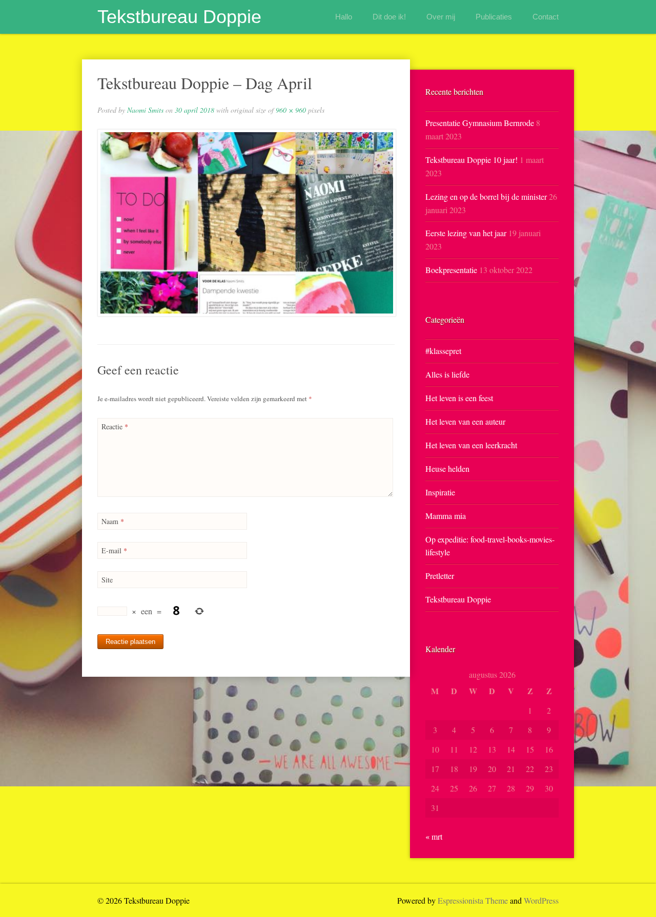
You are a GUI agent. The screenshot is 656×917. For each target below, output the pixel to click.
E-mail (114, 550)
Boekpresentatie (451, 269)
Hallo (343, 16)
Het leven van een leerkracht (471, 445)
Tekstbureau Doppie (179, 16)
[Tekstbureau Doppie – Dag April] (246, 223)
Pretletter (439, 575)
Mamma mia (445, 515)
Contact (545, 16)
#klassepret (443, 350)
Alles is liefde (447, 374)
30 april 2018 (194, 110)
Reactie (114, 426)
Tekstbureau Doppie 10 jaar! (471, 159)
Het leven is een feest (459, 397)
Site (107, 580)
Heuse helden (447, 468)
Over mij (440, 16)
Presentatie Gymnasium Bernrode (479, 122)
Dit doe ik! (389, 16)
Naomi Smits (145, 110)
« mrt (433, 836)
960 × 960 (291, 110)
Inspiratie (440, 492)
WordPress (541, 900)
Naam (112, 521)
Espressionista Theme (473, 900)
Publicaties (494, 16)
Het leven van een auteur (465, 421)
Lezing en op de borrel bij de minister (486, 196)
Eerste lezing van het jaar (465, 232)
